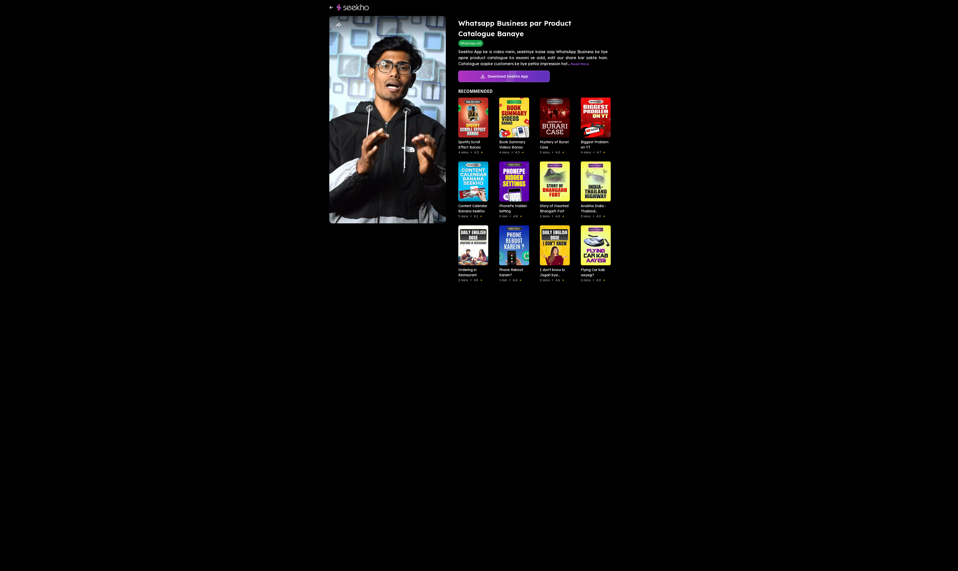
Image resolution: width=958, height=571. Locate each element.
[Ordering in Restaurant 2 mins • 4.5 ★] (471, 245)
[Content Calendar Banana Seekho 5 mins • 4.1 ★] (471, 181)
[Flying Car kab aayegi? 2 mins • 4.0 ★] (594, 245)
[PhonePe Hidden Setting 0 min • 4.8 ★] (512, 181)
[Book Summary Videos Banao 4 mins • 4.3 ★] (512, 118)
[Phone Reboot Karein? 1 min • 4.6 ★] (512, 245)
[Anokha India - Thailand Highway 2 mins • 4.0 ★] (594, 181)
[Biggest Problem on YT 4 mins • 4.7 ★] (594, 118)
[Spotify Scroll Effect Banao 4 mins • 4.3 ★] (471, 118)
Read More (580, 64)
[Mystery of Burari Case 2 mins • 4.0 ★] (553, 118)
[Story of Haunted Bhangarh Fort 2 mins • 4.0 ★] (553, 181)
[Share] (338, 25)
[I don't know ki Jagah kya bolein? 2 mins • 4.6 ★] (553, 245)
